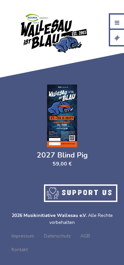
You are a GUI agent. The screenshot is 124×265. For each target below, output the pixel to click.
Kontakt (20, 249)
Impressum (23, 236)
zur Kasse (98, 7)
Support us (86, 192)
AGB (85, 236)
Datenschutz (57, 236)
